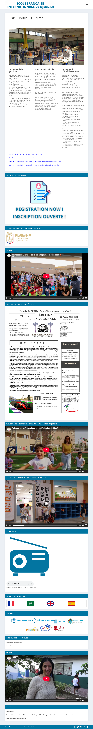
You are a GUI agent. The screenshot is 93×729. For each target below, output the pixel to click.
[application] (46, 276)
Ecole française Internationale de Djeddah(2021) (20, 727)
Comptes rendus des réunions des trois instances (24, 158)
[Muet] (83, 298)
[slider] (45, 525)
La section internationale (14, 643)
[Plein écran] (86, 298)
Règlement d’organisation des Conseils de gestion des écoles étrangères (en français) (35, 161)
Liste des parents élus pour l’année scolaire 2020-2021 (25, 154)
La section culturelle (12, 646)
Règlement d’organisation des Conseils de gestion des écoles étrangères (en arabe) (34, 165)
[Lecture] (7, 298)
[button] (46, 503)
